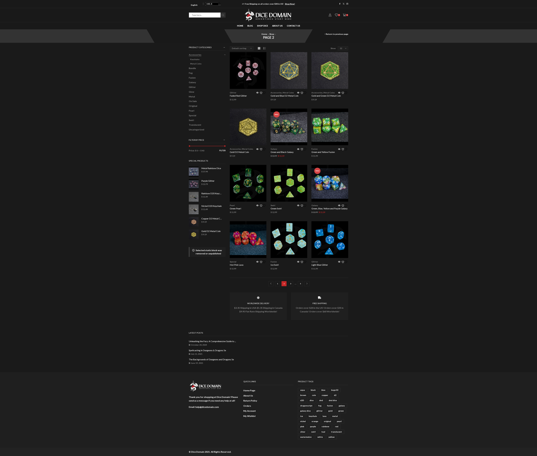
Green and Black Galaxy (282, 152)
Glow (191, 91)
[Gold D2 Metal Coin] (194, 234)
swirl (313, 432)
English (194, 5)
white (320, 437)
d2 (335, 395)
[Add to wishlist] (263, 93)
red (336, 426)
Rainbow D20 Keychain (211, 193)
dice (312, 400)
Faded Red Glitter (238, 95)
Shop (271, 34)
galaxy (342, 405)
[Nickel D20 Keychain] (194, 209)
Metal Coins (288, 92)
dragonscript (306, 405)
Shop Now (278, 4)
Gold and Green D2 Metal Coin (326, 95)
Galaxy (274, 149)
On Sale (193, 101)
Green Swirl (276, 208)
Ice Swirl (275, 264)
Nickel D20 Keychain (211, 206)
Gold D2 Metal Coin (239, 152)
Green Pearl (235, 208)
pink (302, 426)
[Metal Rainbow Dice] (194, 172)
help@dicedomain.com (207, 407)
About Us (277, 26)
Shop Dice (262, 26)
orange (315, 421)
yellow (331, 437)
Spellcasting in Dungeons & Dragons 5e (207, 350)
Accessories (276, 92)
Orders (247, 405)
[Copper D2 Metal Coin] (194, 222)
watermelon (306, 437)
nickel (303, 421)
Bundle (192, 68)
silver (302, 432)
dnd (321, 400)
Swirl (273, 205)
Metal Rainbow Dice (211, 168)
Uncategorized (196, 129)
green (341, 411)
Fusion (314, 149)
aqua (302, 390)
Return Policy (250, 400)
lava (324, 416)
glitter (319, 411)
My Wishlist (249, 416)
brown (303, 395)
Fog (191, 73)
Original (193, 106)
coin (314, 395)
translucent (336, 432)
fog (319, 405)
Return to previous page (337, 34)
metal (335, 416)
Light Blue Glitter (319, 264)
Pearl (232, 205)
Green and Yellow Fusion (323, 152)
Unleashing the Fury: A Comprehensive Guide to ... (212, 341)
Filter (222, 150)
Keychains (195, 59)
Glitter (233, 92)
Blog (250, 26)
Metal (192, 96)
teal (323, 432)
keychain (313, 416)
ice (301, 416)
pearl (339, 421)
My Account (249, 410)
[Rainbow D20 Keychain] (194, 197)
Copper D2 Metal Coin (211, 218)
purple (313, 426)
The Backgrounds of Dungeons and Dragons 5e (211, 359)
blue (323, 390)
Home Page (249, 390)
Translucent (195, 124)
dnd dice (333, 400)
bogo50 (334, 390)
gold (330, 411)
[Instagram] (347, 4)
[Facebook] (340, 4)
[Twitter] (344, 4)
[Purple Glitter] (194, 184)
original (327, 421)
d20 (302, 400)
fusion (330, 405)
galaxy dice (305, 411)
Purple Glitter (208, 180)
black (313, 390)
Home (240, 26)
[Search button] (223, 15)
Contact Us (293, 26)
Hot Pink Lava (236, 264)
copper (325, 395)
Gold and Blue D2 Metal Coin (284, 95)
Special (233, 261)
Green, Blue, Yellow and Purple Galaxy (329, 208)
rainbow (325, 426)
